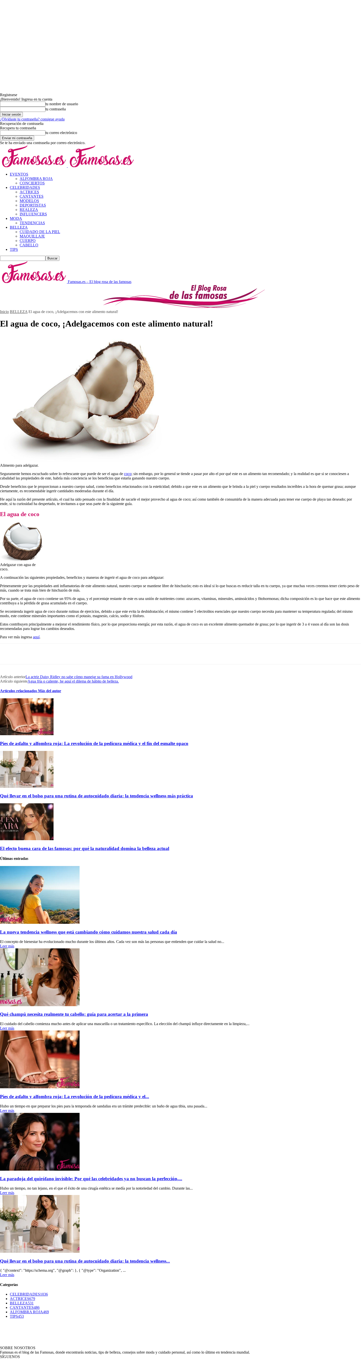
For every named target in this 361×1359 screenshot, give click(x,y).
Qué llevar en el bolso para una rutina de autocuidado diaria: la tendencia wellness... (85, 1261)
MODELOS (29, 201)
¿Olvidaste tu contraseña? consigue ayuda (32, 119)
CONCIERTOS (32, 183)
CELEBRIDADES (25, 187)
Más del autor (49, 691)
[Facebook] (8, 654)
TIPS (14, 249)
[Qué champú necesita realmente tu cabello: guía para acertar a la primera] (40, 1005)
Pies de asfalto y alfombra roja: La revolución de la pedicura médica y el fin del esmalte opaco (94, 743)
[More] (79, 654)
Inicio (4, 312)
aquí (36, 637)
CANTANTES (31, 196)
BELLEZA (19, 227)
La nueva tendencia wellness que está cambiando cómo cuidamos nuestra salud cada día (88, 932)
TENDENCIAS (32, 223)
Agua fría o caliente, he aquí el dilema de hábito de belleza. (73, 681)
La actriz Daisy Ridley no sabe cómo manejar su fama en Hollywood (79, 677)
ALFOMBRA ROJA (36, 179)
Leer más (7, 946)
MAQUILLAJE (32, 236)
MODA (16, 218)
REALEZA (29, 210)
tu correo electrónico (61, 133)
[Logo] (34, 166)
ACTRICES (29, 192)
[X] (26, 654)
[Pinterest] (43, 654)
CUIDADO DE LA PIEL (40, 232)
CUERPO (28, 241)
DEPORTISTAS (33, 205)
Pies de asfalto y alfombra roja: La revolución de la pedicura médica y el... (74, 1096)
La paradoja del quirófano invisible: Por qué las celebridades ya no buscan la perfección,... (91, 1178)
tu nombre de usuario (61, 104)
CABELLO (29, 245)
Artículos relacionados (19, 691)
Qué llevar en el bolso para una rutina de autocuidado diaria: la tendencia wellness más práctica (96, 795)
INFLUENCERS (33, 214)
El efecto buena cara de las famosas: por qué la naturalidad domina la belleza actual (84, 848)
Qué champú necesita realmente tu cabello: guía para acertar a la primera (74, 1014)
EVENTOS (19, 174)
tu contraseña (55, 109)
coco (127, 474)
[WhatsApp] (61, 654)
